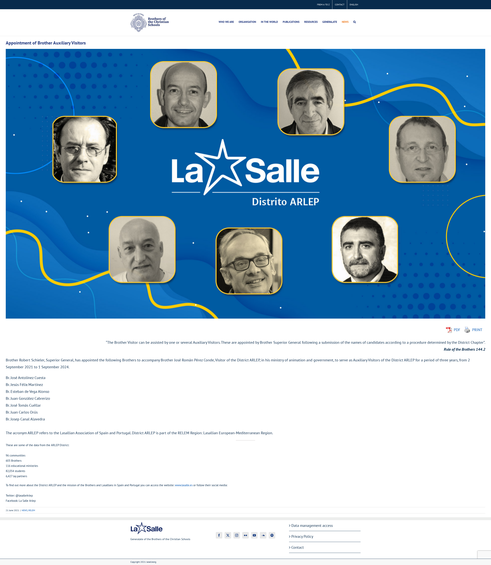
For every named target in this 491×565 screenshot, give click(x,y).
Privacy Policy (302, 536)
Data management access (312, 525)
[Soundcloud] (263, 535)
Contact (297, 547)
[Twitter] (228, 535)
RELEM (31, 510)
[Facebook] (219, 535)
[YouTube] (254, 535)
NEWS (24, 510)
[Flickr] (245, 535)
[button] (354, 21)
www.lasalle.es (184, 485)
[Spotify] (272, 535)
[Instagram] (236, 535)
